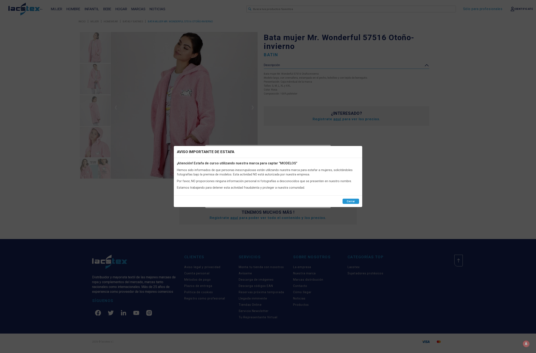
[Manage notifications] (526, 343)
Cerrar (351, 201)
